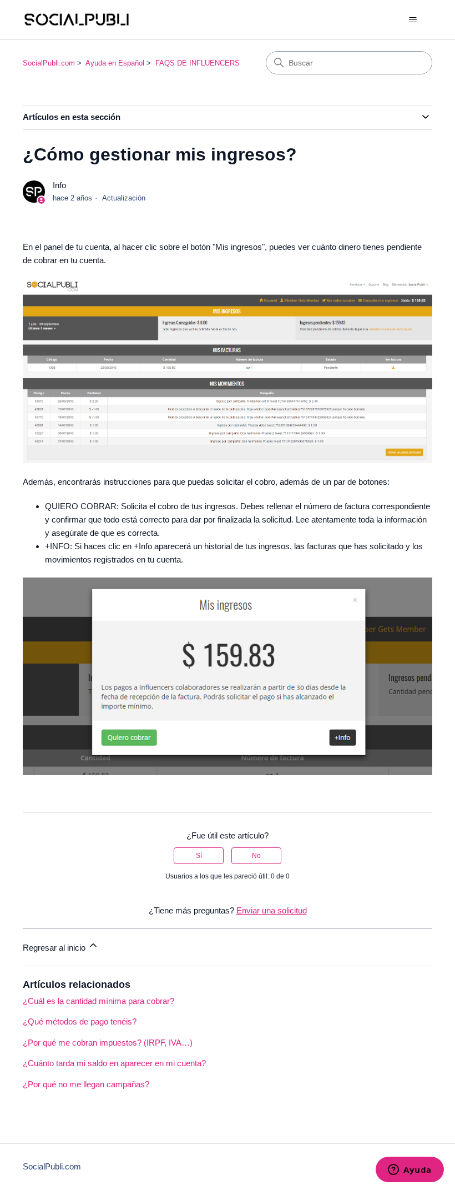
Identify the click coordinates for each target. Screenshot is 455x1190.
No (256, 856)
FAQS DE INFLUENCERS (197, 63)
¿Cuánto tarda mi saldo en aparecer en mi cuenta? (114, 1063)
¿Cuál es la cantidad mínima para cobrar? (98, 1001)
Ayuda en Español (114, 63)
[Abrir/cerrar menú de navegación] (412, 20)
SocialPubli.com (49, 63)
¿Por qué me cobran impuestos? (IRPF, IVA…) (108, 1042)
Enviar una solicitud (271, 910)
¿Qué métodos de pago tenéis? (79, 1021)
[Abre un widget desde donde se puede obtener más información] (410, 1170)
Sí (199, 856)
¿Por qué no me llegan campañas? (86, 1084)
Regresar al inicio (55, 947)
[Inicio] (76, 19)
